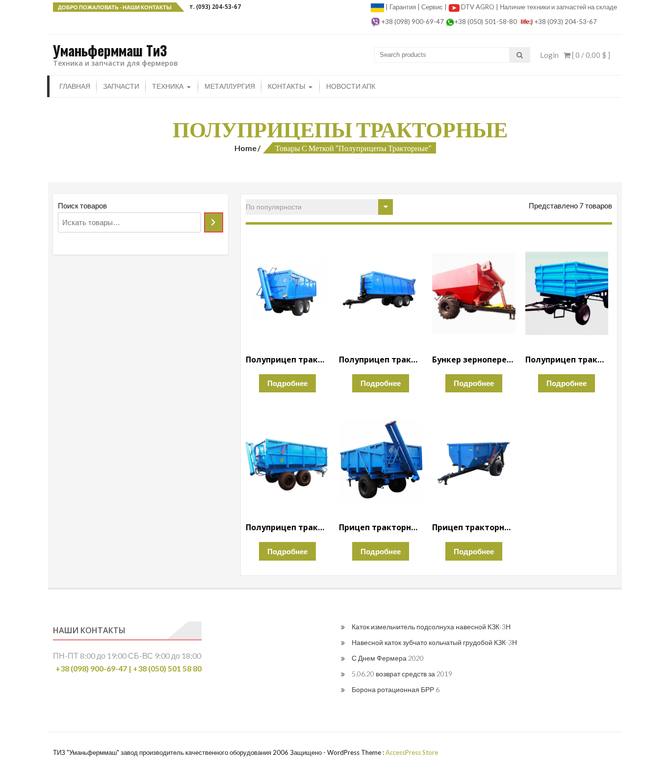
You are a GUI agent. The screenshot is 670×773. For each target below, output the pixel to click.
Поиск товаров (82, 205)
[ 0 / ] (590, 55)
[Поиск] (213, 222)
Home (245, 148)
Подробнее (287, 383)
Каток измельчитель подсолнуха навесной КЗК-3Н (431, 626)
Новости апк (350, 86)
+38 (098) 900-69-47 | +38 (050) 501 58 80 (128, 668)
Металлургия (230, 86)
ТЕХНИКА (167, 86)
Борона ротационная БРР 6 (395, 689)
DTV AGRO (478, 7)
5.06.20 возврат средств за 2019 (402, 674)
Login (549, 55)
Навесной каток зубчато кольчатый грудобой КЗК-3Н (434, 642)
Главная (74, 86)
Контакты (286, 86)
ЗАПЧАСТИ (121, 86)
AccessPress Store (412, 752)
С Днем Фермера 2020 (388, 658)
